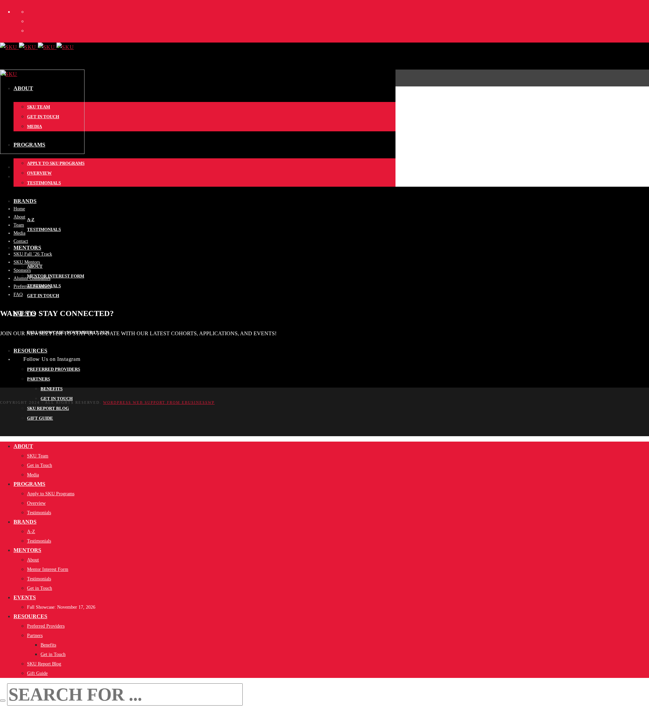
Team (19, 225)
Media (19, 233)
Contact (21, 241)
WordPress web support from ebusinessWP (159, 402)
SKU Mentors (27, 262)
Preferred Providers (32, 286)
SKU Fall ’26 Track (33, 254)
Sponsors (22, 270)
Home (19, 208)
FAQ (18, 294)
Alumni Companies (32, 278)
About (19, 216)
